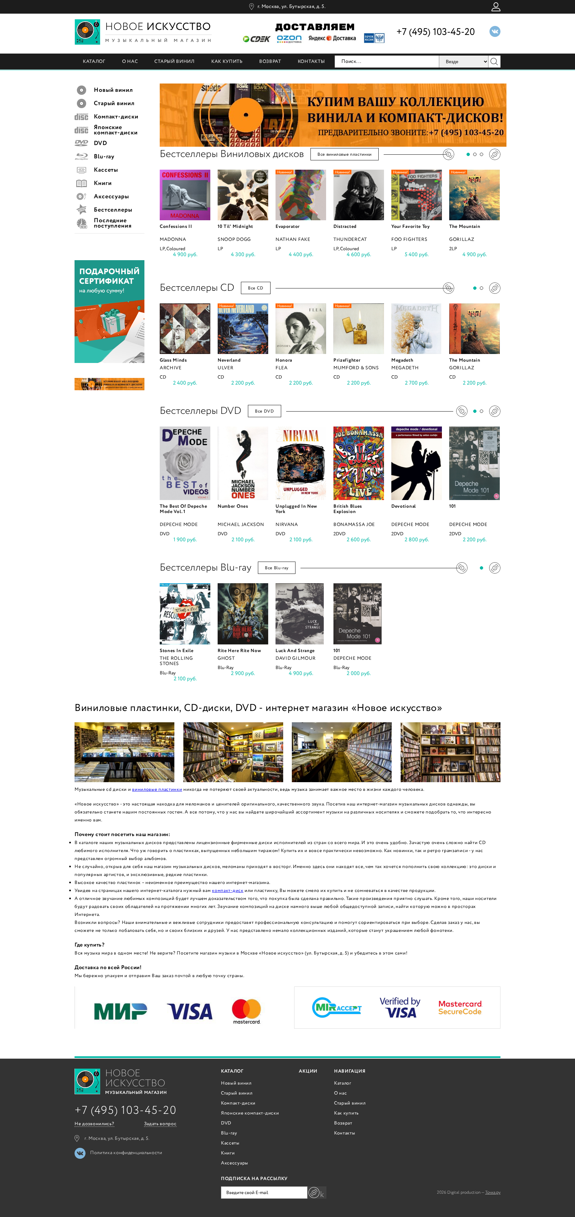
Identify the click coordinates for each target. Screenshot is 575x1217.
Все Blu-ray (276, 568)
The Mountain (464, 226)
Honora (284, 360)
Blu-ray (229, 1133)
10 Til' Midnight (235, 226)
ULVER (226, 368)
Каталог (94, 61)
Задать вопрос (160, 1124)
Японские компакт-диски (250, 1113)
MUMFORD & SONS (356, 368)
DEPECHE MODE (179, 524)
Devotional (403, 506)
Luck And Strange (295, 650)
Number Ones (233, 506)
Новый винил (236, 1083)
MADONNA (173, 239)
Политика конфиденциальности (126, 1152)
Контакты (311, 61)
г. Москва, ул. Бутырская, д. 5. (291, 6)
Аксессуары (234, 1163)
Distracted (345, 226)
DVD (226, 1123)
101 (452, 506)
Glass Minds (173, 360)
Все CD (256, 288)
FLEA (282, 368)
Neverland (229, 360)
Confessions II (176, 226)
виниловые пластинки (157, 789)
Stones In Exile (177, 650)
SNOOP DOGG (234, 239)
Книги (228, 1153)
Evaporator (288, 226)
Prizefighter (346, 360)
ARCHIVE (171, 368)
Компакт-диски (238, 1103)
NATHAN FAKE (293, 239)
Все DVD (264, 411)
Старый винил (174, 61)
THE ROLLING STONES (176, 661)
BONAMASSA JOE (354, 524)
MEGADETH (405, 368)
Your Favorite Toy (410, 226)
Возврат (270, 61)
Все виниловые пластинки (344, 154)
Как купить (227, 61)
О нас (130, 61)
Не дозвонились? (94, 1124)
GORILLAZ (462, 239)
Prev (448, 154)
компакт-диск (227, 890)
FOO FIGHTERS (409, 239)
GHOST (226, 658)
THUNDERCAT (350, 239)
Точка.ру (492, 1192)
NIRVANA (287, 524)
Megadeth (402, 360)
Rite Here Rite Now (239, 650)
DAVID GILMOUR (296, 658)
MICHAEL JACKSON (241, 524)
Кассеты (230, 1143)
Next (494, 154)
